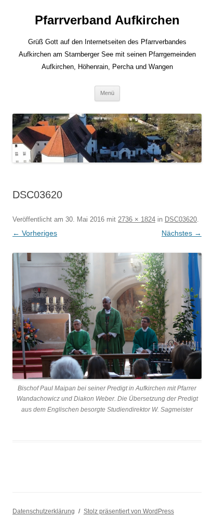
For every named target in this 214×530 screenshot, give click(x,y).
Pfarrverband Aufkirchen (107, 20)
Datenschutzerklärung (43, 511)
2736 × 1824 (136, 219)
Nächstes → (182, 233)
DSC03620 (181, 219)
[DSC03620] (107, 316)
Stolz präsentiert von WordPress (129, 511)
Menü (107, 93)
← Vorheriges (34, 233)
